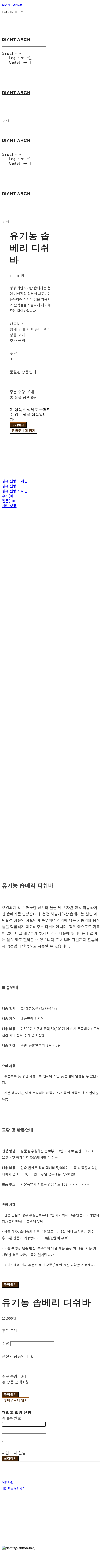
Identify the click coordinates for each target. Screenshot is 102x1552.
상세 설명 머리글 (15, 480)
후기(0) (7, 495)
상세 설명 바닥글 (15, 490)
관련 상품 (9, 505)
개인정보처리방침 (13, 1488)
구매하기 (10, 1284)
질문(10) (8, 500)
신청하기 (10, 1458)
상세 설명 (9, 485)
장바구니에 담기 (16, 1400)
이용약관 (8, 1482)
